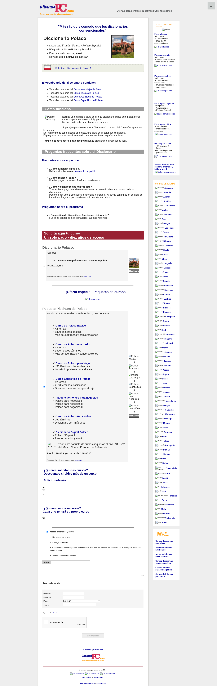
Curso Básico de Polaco (86, 93)
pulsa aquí (87, 276)
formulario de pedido (85, 171)
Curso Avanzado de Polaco (88, 96)
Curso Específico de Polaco (88, 100)
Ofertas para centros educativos (135, 11)
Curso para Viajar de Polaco (88, 89)
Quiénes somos (163, 11)
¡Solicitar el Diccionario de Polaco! (73, 68)
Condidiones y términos (61, 613)
